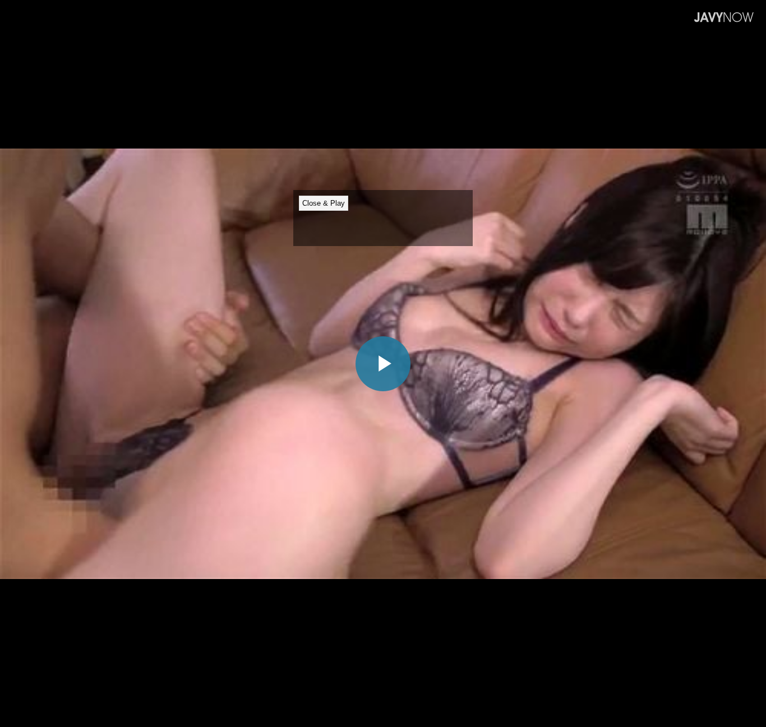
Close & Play (323, 203)
